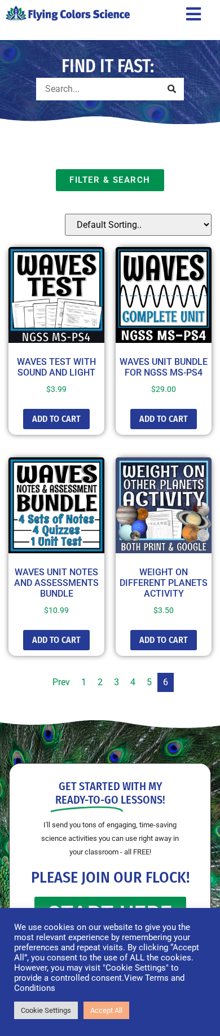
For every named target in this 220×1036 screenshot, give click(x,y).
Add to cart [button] (56, 418)
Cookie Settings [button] (46, 1010)
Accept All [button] (106, 1010)
